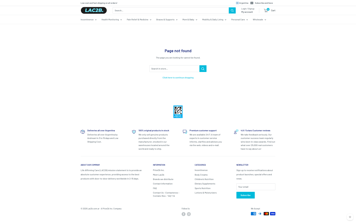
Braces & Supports (165, 19)
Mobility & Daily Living (212, 19)
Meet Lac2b (158, 174)
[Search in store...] (203, 68)
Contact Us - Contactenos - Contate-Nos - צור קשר (166, 194)
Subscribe (246, 195)
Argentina (243, 3)
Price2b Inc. (158, 170)
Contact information (163, 183)
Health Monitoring (110, 19)
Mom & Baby (188, 19)
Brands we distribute (163, 179)
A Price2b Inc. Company (111, 208)
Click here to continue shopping (178, 77)
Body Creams (201, 174)
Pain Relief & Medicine (137, 19)
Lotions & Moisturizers (206, 192)
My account (247, 11)
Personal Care (238, 19)
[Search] (232, 10)
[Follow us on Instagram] (189, 214)
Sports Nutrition (203, 188)
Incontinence (87, 19)
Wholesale (258, 19)
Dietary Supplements (205, 183)
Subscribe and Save (264, 3)
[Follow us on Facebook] (184, 214)
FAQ (155, 188)
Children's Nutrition (204, 179)
